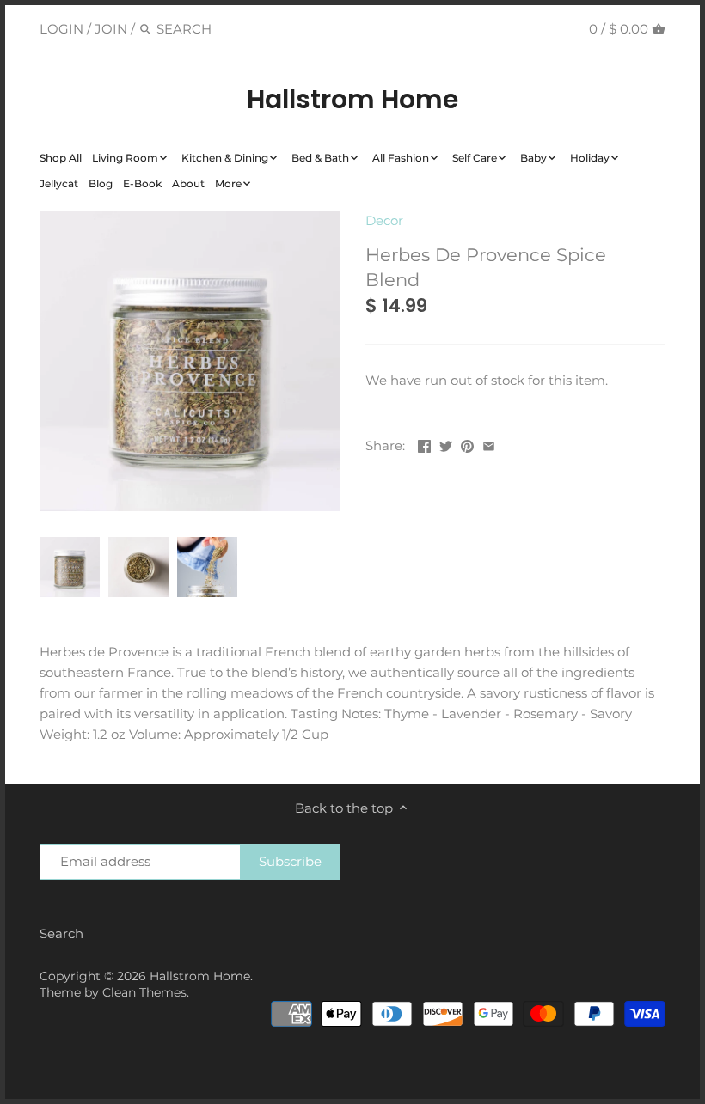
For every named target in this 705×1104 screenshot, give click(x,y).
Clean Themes (144, 992)
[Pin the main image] (467, 444)
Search (61, 933)
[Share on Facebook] (424, 444)
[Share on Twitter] (445, 444)
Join (111, 29)
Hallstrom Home (352, 100)
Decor (384, 220)
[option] (70, 567)
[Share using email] (488, 444)
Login (61, 29)
